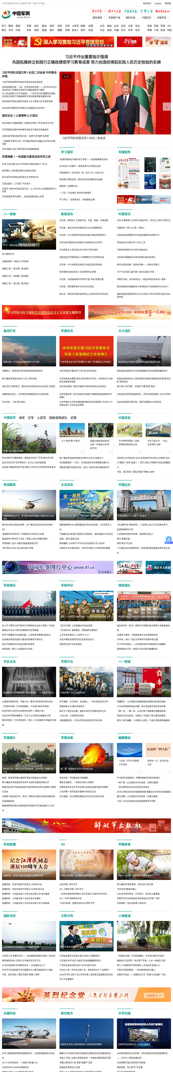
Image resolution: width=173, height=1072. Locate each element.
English (158, 3)
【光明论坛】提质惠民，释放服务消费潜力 (78, 630)
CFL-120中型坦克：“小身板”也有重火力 (20, 1062)
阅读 (109, 30)
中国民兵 (146, 17)
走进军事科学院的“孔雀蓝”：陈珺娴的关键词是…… (83, 946)
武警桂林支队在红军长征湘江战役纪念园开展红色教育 (83, 787)
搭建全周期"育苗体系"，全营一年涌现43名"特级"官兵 (101, 444)
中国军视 (161, 17)
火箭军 (75, 25)
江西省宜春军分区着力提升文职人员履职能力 (79, 955)
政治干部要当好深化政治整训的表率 (18, 644)
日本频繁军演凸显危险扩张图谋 (131, 1062)
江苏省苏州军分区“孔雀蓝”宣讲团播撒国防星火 (80, 960)
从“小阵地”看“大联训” (70, 440)
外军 (130, 30)
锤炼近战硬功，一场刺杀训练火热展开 (76, 782)
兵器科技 (10, 1013)
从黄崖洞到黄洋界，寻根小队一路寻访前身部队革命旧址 (27, 701)
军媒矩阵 (124, 152)
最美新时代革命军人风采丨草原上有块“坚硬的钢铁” (25, 538)
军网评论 (67, 585)
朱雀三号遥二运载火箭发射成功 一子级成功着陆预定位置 (85, 1057)
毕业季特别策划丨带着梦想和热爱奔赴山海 (129, 442)
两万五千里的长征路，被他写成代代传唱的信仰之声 (82, 710)
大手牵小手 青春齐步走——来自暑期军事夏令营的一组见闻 (28, 955)
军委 (29, 25)
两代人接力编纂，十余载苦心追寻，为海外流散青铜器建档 (143, 720)
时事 (18, 30)
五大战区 (124, 331)
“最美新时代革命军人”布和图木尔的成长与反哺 (23, 533)
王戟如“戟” (122, 946)
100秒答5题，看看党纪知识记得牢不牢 (77, 903)
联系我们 (147, 3)
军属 (149, 25)
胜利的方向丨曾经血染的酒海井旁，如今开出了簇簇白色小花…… (28, 770)
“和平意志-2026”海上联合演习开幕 (17, 547)
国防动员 (10, 916)
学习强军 (67, 152)
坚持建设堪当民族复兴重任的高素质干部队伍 (22, 639)
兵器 (116, 30)
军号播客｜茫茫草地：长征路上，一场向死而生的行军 (83, 701)
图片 (52, 30)
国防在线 (130, 17)
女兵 (102, 25)
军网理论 (10, 585)
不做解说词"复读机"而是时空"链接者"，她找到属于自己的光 (86, 533)
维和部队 (124, 585)
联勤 (83, 25)
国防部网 (97, 17)
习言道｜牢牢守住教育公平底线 (129, 762)
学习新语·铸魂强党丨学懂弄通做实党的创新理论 (138, 777)
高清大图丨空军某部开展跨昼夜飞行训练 (21, 361)
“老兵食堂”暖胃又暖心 (127, 889)
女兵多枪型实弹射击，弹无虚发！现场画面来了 (81, 515)
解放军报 (99, 11)
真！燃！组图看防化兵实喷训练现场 (76, 768)
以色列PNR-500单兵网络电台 (15, 1067)
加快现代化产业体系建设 (70, 644)
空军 (67, 25)
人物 (156, 30)
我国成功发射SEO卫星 (69, 1067)
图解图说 (124, 738)
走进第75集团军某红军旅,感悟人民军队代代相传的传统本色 (29, 467)
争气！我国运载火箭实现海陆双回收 (19, 245)
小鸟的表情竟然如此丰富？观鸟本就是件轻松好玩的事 (141, 706)
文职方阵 (67, 916)
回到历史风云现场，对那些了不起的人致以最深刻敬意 (141, 715)
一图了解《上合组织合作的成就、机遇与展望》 (138, 782)
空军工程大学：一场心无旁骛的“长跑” (157, 442)
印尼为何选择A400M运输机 (15, 1044)
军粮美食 (124, 844)
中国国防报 (131, 11)
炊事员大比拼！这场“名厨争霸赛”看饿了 (136, 875)
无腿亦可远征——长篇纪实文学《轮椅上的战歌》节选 (141, 974)
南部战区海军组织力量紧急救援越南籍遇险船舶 (139, 361)
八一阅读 (124, 661)
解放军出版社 (163, 11)
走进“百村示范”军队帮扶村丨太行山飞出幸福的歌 (24, 462)
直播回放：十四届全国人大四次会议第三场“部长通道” (26, 893)
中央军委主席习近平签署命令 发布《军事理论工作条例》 (86, 361)
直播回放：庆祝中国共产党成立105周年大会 (22, 884)
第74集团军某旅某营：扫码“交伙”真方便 (135, 884)
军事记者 (147, 11)
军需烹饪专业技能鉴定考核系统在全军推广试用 (138, 898)
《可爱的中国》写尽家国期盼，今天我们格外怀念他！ (26, 706)
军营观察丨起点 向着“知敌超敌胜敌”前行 (20, 543)
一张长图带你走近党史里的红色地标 (133, 787)
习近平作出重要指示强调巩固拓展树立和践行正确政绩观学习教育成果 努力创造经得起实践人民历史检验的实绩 (86, 59)
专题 (169, 30)
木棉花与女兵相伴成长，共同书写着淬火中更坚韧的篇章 (84, 547)
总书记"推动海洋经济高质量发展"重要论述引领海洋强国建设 (144, 791)
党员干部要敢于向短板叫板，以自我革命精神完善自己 (26, 634)
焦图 (18, 25)
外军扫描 (124, 1013)
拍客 (67, 30)
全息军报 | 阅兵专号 (68, 884)
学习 (4, 25)
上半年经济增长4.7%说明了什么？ (75, 634)
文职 (130, 25)
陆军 (52, 25)
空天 (123, 30)
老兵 (137, 30)
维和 (109, 25)
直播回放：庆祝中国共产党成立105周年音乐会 (23, 889)
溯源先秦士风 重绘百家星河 (71, 706)
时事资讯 (124, 214)
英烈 (83, 30)
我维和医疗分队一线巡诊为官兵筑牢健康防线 (137, 648)
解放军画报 (115, 11)
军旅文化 (67, 661)
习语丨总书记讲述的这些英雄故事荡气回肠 (136, 801)
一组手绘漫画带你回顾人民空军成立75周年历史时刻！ (83, 893)
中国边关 (124, 484)
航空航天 (67, 1013)
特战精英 (10, 484)
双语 (162, 30)
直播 (44, 30)
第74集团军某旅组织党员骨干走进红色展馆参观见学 (25, 782)
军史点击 (10, 661)
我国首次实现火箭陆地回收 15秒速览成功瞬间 (81, 1044)
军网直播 (10, 844)
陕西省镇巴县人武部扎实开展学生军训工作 (21, 960)
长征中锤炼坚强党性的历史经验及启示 (76, 639)
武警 (90, 25)
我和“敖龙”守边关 (124, 543)
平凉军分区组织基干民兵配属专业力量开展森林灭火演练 (27, 969)
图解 (59, 30)
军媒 (162, 25)
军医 (156, 25)
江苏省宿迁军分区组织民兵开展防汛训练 (21, 946)
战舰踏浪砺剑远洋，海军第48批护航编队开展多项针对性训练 (28, 517)
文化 (102, 30)
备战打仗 (10, 331)
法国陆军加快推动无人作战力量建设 (134, 1044)
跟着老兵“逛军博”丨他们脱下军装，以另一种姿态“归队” (141, 960)
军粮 (149, 30)
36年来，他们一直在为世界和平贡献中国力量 (137, 639)
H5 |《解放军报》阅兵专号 (71, 889)
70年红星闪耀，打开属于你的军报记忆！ (78, 875)
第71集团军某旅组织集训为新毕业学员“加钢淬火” (81, 457)
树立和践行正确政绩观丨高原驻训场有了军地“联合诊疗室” (28, 457)
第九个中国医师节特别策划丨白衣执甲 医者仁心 (138, 965)
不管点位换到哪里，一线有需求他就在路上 (136, 969)
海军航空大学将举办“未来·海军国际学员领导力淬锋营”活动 (143, 457)
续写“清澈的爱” (123, 538)
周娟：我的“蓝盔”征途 (69, 538)
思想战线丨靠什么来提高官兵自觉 (17, 648)
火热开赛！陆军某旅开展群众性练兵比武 (77, 791)
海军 (59, 25)
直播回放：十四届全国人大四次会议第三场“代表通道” (26, 903)
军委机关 (67, 331)
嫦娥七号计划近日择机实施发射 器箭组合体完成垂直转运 (85, 1053)
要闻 (10, 25)
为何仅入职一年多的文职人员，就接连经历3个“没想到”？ (85, 969)
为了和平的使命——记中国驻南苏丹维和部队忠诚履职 (141, 644)
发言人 (75, 30)
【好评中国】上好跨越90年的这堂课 (75, 625)
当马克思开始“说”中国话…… (131, 692)
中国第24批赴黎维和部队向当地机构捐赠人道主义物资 (142, 616)
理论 (4, 30)
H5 (169, 25)
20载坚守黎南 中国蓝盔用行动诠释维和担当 (137, 634)
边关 (116, 25)
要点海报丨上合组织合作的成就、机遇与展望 (137, 796)
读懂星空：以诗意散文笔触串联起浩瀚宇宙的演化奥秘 (141, 701)
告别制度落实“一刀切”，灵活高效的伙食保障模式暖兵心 (84, 462)
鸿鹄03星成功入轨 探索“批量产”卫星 (75, 1062)
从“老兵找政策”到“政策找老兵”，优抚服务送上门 (23, 965)
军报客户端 (114, 17)
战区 (36, 25)
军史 (137, 25)
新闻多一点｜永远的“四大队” (157, 762)
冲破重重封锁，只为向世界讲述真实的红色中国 (80, 720)
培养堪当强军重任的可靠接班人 (17, 616)
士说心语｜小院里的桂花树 (71, 715)
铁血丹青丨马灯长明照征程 (72, 692)
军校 (29, 30)
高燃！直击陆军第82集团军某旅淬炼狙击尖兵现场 (24, 777)
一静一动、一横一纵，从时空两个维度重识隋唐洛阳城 (141, 710)
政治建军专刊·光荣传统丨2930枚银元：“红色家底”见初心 (28, 692)
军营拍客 (67, 738)
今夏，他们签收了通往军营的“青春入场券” (136, 471)
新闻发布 (67, 214)
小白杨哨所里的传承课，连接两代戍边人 (135, 533)
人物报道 (124, 916)
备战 (44, 25)
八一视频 (10, 214)
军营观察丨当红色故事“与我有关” (132, 903)
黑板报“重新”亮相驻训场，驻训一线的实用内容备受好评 (84, 467)
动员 (123, 25)
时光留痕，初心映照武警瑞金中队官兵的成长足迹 (81, 796)
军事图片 (10, 738)
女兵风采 (67, 484)
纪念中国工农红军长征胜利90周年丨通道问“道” (23, 710)
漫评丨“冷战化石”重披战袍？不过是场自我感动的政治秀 (85, 616)
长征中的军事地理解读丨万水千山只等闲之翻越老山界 (26, 715)
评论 (10, 30)
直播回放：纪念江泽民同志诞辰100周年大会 (23, 875)
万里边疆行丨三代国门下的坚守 (132, 515)
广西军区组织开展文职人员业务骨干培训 (77, 965)
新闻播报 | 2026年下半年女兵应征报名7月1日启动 (82, 543)
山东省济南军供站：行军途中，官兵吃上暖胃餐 (138, 893)
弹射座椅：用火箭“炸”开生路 (130, 1067)
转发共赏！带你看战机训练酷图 (73, 777)
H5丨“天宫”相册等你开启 (70, 898)
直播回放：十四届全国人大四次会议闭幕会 (21, 898)
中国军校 (124, 418)
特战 (90, 30)
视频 (36, 30)
